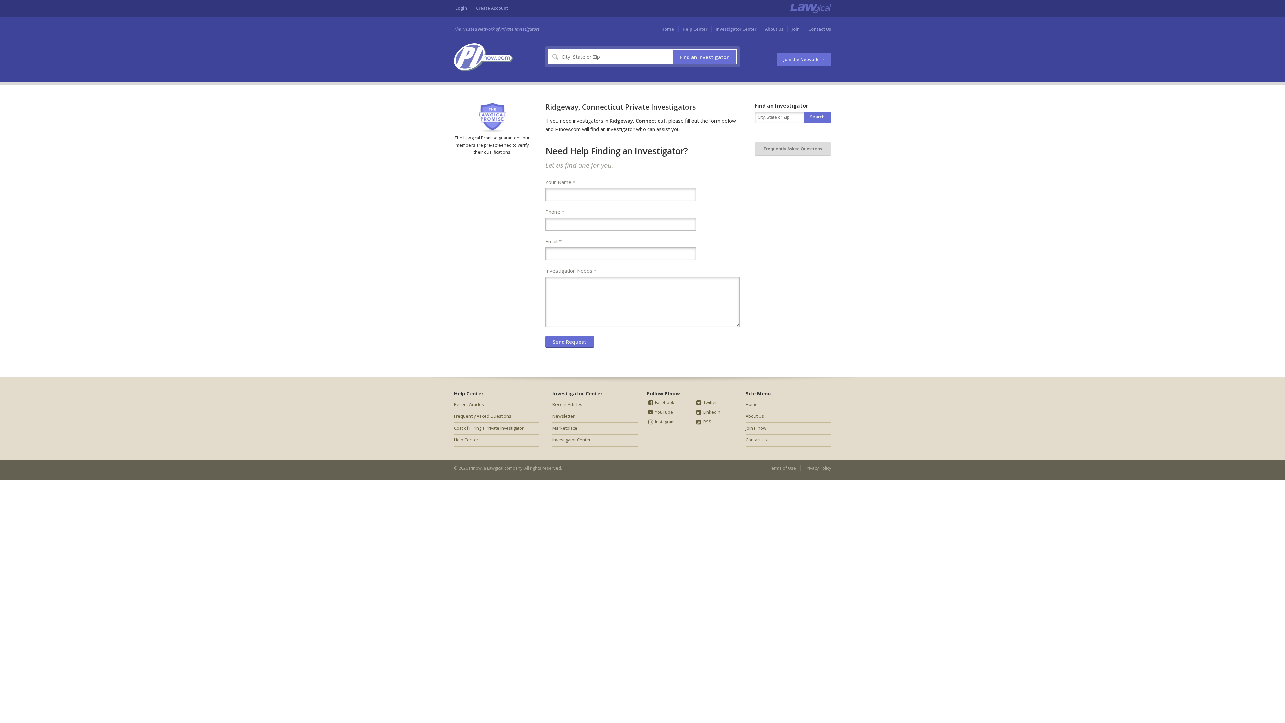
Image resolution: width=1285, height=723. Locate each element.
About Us (774, 29)
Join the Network (801, 59)
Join (796, 29)
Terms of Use (782, 468)
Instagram (664, 422)
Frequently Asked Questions (793, 149)
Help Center (695, 29)
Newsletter (563, 416)
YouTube (663, 412)
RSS (706, 422)
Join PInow (756, 428)
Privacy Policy (818, 468)
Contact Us (819, 29)
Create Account (492, 8)
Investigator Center (736, 29)
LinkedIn (711, 412)
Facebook (664, 402)
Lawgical (495, 468)
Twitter (709, 402)
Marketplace (564, 428)
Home (667, 29)
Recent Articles (469, 404)
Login (461, 8)
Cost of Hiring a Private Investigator (489, 428)
